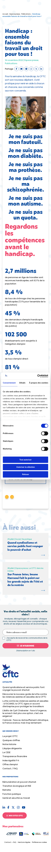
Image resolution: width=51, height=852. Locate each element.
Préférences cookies (39, 842)
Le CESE (6, 753)
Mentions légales (24, 842)
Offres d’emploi (10, 765)
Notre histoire (9, 745)
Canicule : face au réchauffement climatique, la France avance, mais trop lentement (25, 721)
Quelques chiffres (11, 741)
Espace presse (15, 14)
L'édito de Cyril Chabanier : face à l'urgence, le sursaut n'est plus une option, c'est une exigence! (24, 713)
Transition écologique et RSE (16, 786)
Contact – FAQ (10, 842)
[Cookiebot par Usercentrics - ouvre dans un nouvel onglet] (37, 376)
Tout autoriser (25, 460)
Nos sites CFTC (15, 815)
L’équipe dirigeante (12, 749)
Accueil (5, 14)
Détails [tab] (22, 383)
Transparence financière (14, 757)
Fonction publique (11, 794)
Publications (26, 14)
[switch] (44, 433)
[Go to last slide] (7, 497)
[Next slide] (12, 497)
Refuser (25, 474)
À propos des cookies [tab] (38, 383)
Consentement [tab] (9, 383)
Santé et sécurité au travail (16, 798)
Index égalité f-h (10, 761)
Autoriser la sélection (25, 467)
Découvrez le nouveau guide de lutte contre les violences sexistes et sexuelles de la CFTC (24, 695)
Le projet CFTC (10, 736)
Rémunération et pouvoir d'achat (19, 782)
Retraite (6, 790)
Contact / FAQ (10, 769)
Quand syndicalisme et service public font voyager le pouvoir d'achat (23, 688)
